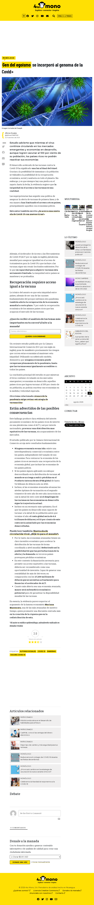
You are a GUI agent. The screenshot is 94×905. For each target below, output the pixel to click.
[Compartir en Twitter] (3, 146)
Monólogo (9, 58)
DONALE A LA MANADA (65, 16)
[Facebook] (27, 15)
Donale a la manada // (72, 890)
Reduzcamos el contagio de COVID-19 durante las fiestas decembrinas (82, 268)
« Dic (66, 405)
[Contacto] (47, 15)
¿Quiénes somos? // (21, 890)
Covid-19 (41, 651)
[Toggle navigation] (24, 16)
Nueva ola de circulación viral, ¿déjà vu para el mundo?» (34, 532)
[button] (54, 15)
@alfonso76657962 (11, 135)
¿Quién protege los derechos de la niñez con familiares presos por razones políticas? (83, 249)
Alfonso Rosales (28, 651)
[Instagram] (37, 15)
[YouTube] (42, 15)
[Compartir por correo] (3, 158)
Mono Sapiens (81, 278)
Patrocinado (26, 717)
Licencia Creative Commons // (46, 890)
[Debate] (3, 164)
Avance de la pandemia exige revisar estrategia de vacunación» (29, 399)
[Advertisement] (47, 38)
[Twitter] (32, 15)
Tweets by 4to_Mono (74, 421)
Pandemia (51, 651)
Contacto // (60, 893)
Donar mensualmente (41, 862)
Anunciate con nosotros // (41, 893)
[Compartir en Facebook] (3, 152)
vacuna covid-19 (17, 655)
